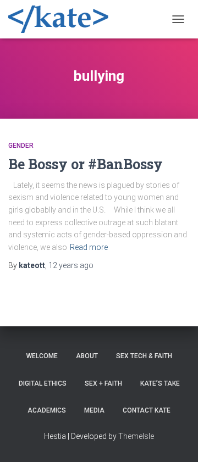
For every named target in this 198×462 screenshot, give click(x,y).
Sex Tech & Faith (144, 356)
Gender (21, 145)
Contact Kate (146, 410)
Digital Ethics (43, 383)
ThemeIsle (136, 436)
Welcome (42, 356)
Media (94, 410)
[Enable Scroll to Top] (176, 440)
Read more (89, 247)
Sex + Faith (103, 383)
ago (71, 265)
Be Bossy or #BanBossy (85, 164)
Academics (47, 410)
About (87, 356)
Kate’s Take (160, 383)
